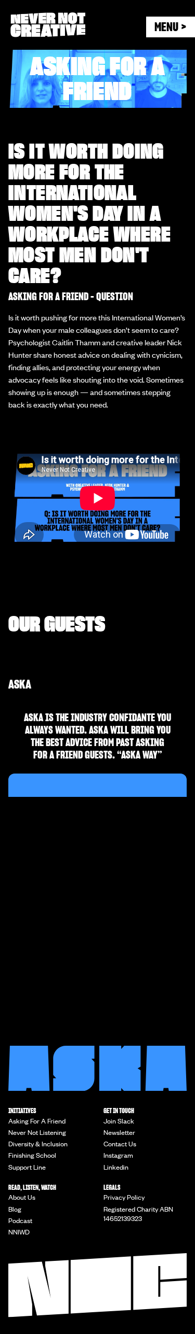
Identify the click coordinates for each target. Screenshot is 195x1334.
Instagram (118, 1155)
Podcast (20, 1220)
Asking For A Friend (37, 1121)
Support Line (27, 1167)
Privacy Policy (124, 1197)
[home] (78, 24)
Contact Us (119, 1143)
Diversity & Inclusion (38, 1143)
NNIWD (19, 1232)
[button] (170, 27)
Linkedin (115, 1167)
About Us (21, 1197)
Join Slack (118, 1121)
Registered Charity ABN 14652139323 (138, 1213)
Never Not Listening (37, 1132)
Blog (14, 1209)
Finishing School (32, 1155)
